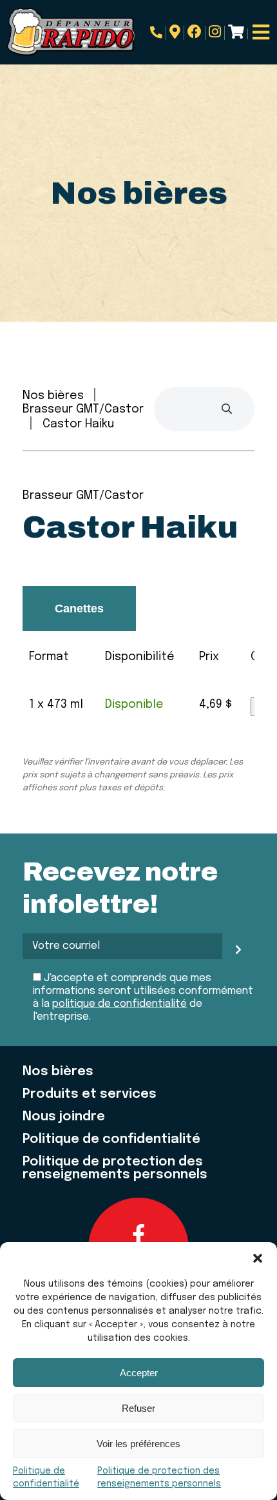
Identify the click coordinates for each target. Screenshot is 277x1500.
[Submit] (226, 409)
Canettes (79, 608)
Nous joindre (64, 1117)
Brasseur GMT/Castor (83, 409)
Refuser (138, 1408)
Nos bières (53, 396)
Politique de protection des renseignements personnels (115, 1169)
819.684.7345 (158, 33)
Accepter (139, 1372)
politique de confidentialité (119, 1003)
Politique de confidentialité (111, 1139)
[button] (257, 1258)
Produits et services (90, 1094)
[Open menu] (261, 32)
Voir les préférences (138, 1443)
